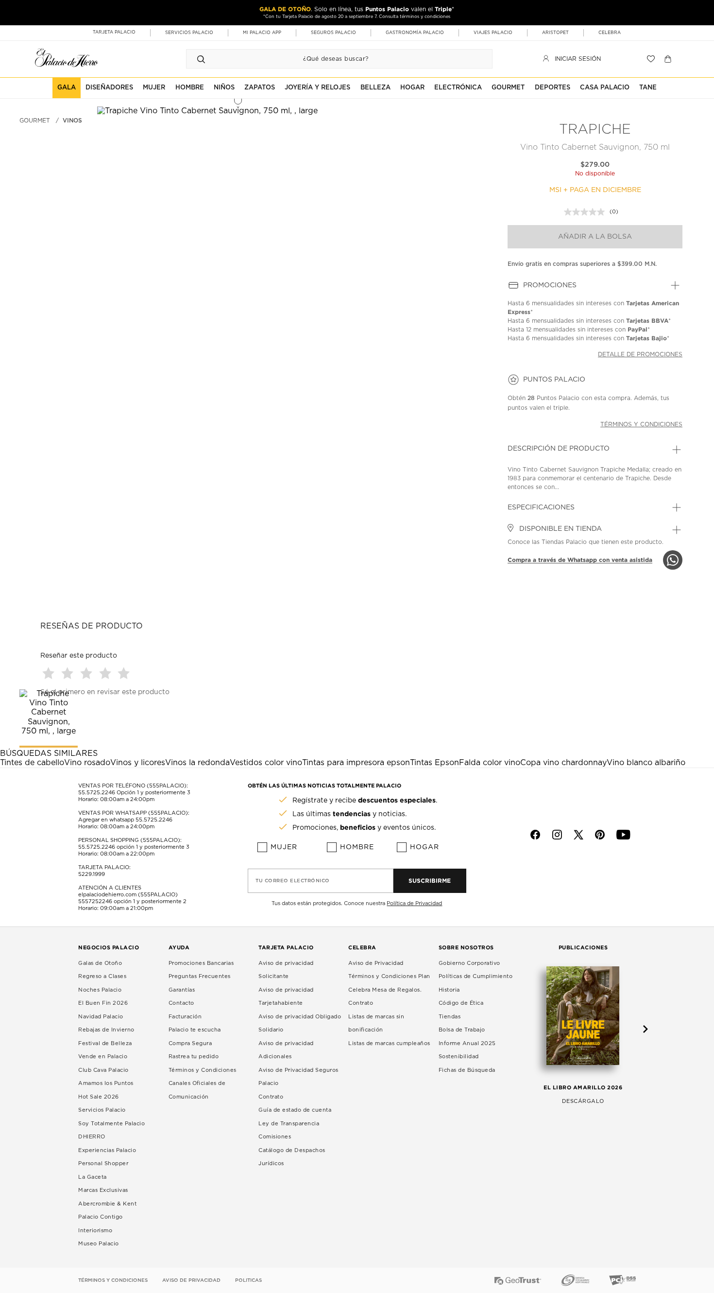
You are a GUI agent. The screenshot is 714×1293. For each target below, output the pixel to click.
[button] (87, 672)
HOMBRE (189, 88)
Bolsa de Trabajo (462, 1029)
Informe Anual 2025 (467, 1043)
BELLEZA (375, 88)
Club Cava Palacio (103, 1070)
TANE (648, 88)
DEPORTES (552, 88)
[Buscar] (201, 58)
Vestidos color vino (266, 763)
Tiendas (450, 1016)
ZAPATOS (259, 88)
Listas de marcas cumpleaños (389, 1043)
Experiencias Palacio (107, 1150)
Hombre (357, 847)
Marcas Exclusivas (103, 1190)
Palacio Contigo (100, 1217)
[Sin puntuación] (587, 212)
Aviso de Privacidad (376, 963)
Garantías (182, 990)
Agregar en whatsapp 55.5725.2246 (125, 819)
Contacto (181, 1003)
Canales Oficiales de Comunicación (197, 1090)
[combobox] (329, 58)
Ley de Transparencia (288, 1123)
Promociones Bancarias (201, 963)
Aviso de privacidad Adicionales (286, 1050)
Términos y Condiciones (203, 1070)
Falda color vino (489, 763)
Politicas (248, 1280)
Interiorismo (95, 1230)
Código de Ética (461, 1003)
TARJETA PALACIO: (104, 867)
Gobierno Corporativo (469, 963)
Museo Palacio (98, 1243)
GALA (66, 88)
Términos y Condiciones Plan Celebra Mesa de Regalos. (389, 983)
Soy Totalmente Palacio (111, 1123)
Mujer (284, 847)
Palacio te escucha (195, 1029)
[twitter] (578, 834)
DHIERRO (91, 1136)
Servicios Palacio (102, 1110)
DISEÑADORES (109, 88)
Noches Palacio (99, 990)
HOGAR (412, 88)
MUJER (154, 88)
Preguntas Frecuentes (200, 976)
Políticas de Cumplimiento (476, 976)
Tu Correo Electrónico (292, 880)
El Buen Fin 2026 (103, 1003)
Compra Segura (190, 1043)
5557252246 (95, 901)
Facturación (185, 1016)
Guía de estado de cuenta (294, 1110)
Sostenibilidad (459, 1056)
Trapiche (595, 130)
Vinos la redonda (197, 763)
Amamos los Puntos (106, 1083)
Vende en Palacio (102, 1056)
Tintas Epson (434, 763)
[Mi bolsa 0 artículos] (669, 59)
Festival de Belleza (105, 1043)
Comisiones (274, 1136)
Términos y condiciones (641, 424)
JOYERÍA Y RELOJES (317, 88)
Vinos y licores (137, 763)
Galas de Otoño (100, 963)
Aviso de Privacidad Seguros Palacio (298, 1076)
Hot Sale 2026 (98, 1097)
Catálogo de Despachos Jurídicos (291, 1157)
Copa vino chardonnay (563, 763)
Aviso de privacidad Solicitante (286, 970)
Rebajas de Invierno (106, 1029)
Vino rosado (87, 763)
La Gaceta (92, 1177)
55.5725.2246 (96, 792)
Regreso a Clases (102, 976)
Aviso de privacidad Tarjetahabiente (286, 996)
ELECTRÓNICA (458, 88)
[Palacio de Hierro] (66, 57)
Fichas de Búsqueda (467, 1070)
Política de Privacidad (414, 903)
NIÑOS (224, 88)
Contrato (270, 1097)
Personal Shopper (103, 1163)
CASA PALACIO (604, 88)
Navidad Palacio (100, 1016)
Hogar (424, 847)
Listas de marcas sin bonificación (376, 1023)
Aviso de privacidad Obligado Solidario (299, 1023)
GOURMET (508, 88)
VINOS (72, 120)
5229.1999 (91, 874)
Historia (449, 990)
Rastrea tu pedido (194, 1056)
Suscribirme (429, 880)
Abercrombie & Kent (107, 1203)
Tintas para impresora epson (356, 763)
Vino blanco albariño (646, 763)
